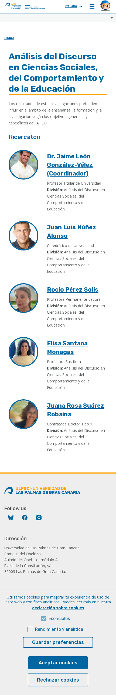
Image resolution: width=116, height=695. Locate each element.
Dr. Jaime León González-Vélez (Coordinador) (70, 165)
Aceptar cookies (58, 663)
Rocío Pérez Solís (72, 289)
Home (9, 38)
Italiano (71, 6)
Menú (92, 6)
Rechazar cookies (58, 680)
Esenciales (59, 618)
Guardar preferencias (58, 642)
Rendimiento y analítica (59, 629)
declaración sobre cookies (58, 607)
